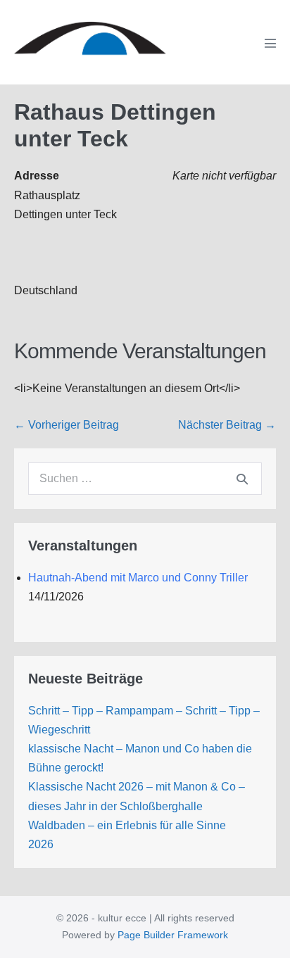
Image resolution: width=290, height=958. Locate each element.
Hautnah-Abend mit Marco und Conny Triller (138, 578)
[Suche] (242, 478)
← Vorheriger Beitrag (66, 425)
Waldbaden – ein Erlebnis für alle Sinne (127, 825)
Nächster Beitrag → (227, 425)
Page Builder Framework (173, 934)
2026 (40, 844)
